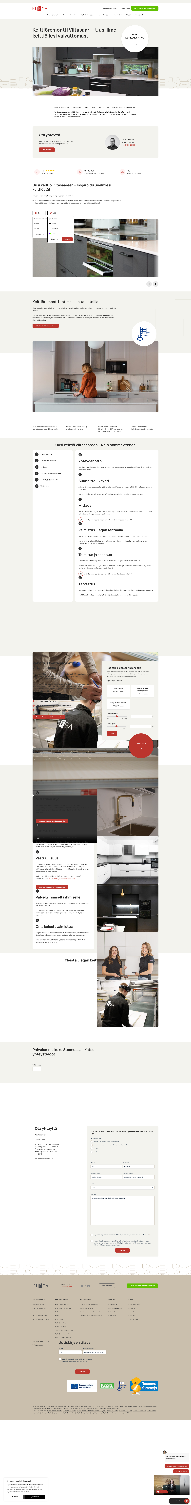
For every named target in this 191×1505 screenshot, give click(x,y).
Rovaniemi (149, 1406)
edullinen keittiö (112, 1411)
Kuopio (75, 1408)
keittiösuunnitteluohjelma (97, 1411)
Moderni (36, 224)
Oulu (92, 1408)
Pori (60, 1408)
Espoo (109, 1408)
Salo (125, 1406)
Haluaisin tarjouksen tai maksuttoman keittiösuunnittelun (112, 1145)
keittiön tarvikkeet (139, 1411)
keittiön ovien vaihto (55, 1413)
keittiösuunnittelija (69, 1413)
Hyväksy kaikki (34, 1497)
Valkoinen (55, 228)
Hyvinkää (104, 1406)
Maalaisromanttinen (40, 219)
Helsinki (116, 1408)
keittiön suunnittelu (69, 1411)
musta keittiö (125, 1413)
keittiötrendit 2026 (125, 1411)
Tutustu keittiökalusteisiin (45, 326)
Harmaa (54, 219)
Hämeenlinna (37, 1408)
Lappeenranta (47, 1408)
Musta (54, 224)
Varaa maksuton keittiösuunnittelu (49, 717)
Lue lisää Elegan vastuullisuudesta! (62, 878)
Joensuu (55, 1408)
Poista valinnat (39, 234)
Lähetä (122, 1250)
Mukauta (15, 1497)
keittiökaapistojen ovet (94, 1413)
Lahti (70, 1408)
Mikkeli (135, 1406)
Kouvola (65, 1408)
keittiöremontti (82, 1411)
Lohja (116, 1406)
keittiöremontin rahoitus (111, 1413)
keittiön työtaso (42, 1413)
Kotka (130, 1406)
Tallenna (67, 239)
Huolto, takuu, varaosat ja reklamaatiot (106, 1141)
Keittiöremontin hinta (54, 1411)
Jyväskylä (82, 1408)
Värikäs (54, 233)
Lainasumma (112, 713)
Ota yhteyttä (47, 150)
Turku (88, 1408)
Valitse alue (37, 1065)
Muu (95, 1152)
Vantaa (97, 1408)
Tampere (103, 1408)
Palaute (96, 1148)
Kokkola (110, 1406)
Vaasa (155, 1406)
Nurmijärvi (96, 1406)
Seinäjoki (141, 1406)
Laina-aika (111, 724)
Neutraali (37, 228)
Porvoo (121, 1406)
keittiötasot (81, 1413)
